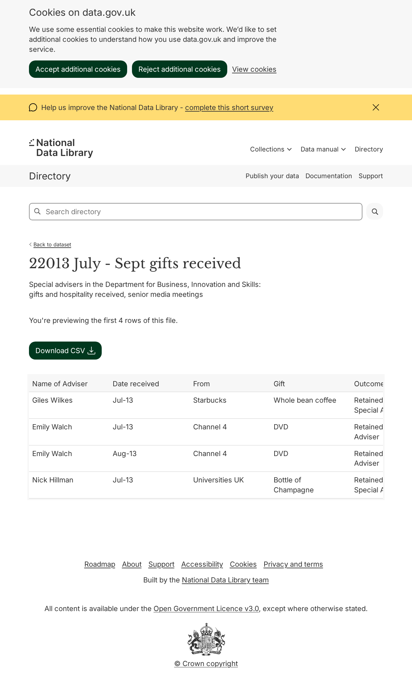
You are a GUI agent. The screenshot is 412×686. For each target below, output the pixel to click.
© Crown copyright (206, 663)
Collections (267, 149)
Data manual (320, 149)
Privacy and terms (293, 564)
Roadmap (99, 564)
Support (371, 176)
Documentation (328, 176)
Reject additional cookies (179, 69)
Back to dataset (52, 244)
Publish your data (272, 176)
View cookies (254, 69)
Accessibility (202, 564)
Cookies (243, 564)
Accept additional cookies (78, 69)
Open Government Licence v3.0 (206, 608)
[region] (206, 437)
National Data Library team (225, 580)
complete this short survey (229, 107)
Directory (369, 149)
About (132, 564)
